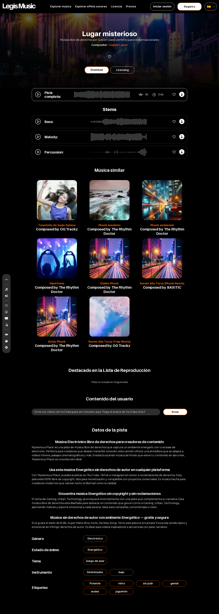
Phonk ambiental (162, 225)
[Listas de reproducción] (6, 325)
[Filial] (6, 334)
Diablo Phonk (109, 283)
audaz (95, 591)
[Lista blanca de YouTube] (6, 318)
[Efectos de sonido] (6, 295)
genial (174, 583)
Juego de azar (95, 561)
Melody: (51, 137)
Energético (95, 549)
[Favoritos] (6, 305)
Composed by (47, 229)
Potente (95, 583)
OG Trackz (69, 229)
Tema (36, 561)
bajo (121, 572)
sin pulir (148, 583)
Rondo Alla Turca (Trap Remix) (109, 341)
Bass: (48, 122)
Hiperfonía (57, 283)
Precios (131, 6)
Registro (189, 6)
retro (121, 583)
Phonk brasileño (109, 225)
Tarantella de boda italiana (57, 225)
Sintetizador (95, 572)
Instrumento (42, 572)
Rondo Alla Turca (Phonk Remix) (162, 283)
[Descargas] (6, 312)
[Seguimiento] (6, 279)
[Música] (6, 289)
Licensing (122, 70)
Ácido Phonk (57, 341)
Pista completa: (52, 94)
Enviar (175, 412)
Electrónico (95, 538)
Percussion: (53, 152)
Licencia (116, 6)
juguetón (121, 591)
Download (97, 69)
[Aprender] (6, 341)
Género (38, 539)
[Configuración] (6, 347)
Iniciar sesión (162, 6)
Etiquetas (40, 587)
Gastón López (118, 45)
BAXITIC (174, 287)
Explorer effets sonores (91, 6)
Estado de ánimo (45, 550)
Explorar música (60, 6)
